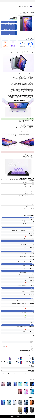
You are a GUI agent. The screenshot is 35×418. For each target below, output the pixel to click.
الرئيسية (26, 4)
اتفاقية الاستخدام (9, 416)
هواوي (3, 373)
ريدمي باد (13, 76)
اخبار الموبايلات (26, 6)
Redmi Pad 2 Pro (10, 210)
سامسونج (20, 373)
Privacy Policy (14, 416)
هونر (31, 375)
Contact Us (30, 0)
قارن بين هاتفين (20, 6)
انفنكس (26, 375)
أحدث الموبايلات (8, 4)
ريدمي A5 (14, 50)
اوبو (14, 373)
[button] (27, 9)
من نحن (33, 0)
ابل (31, 373)
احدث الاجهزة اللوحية (12, 18)
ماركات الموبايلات (14, 4)
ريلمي (9, 373)
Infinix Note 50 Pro (6, 85)
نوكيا (20, 375)
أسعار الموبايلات (21, 4)
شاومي (31, 12)
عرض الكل (2, 370)
